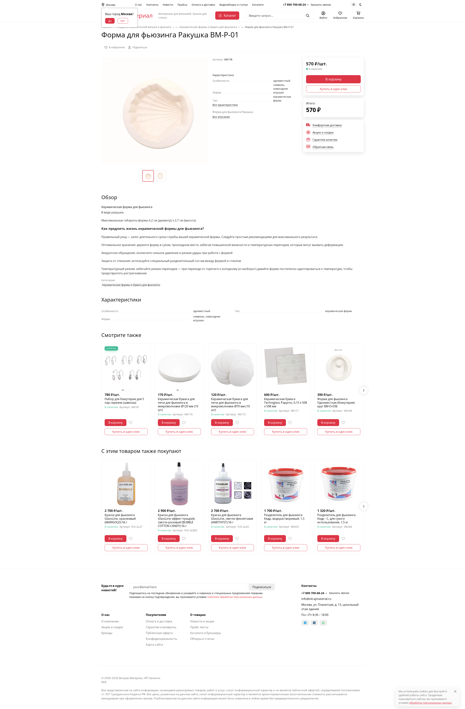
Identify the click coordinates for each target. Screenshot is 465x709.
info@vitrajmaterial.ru (316, 599)
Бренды (106, 633)
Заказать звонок (321, 4)
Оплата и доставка (203, 4)
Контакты (152, 4)
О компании (110, 621)
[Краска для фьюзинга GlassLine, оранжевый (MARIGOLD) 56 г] (126, 483)
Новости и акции (202, 621)
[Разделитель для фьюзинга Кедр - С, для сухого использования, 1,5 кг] (338, 483)
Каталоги (258, 4)
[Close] (455, 691)
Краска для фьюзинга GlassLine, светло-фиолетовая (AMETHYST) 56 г (232, 518)
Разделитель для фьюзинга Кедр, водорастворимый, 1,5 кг (284, 518)
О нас (138, 4)
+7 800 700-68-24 (294, 4)
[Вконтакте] (314, 623)
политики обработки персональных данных (234, 597)
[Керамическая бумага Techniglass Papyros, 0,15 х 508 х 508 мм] (285, 367)
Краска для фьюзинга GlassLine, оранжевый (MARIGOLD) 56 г (120, 518)
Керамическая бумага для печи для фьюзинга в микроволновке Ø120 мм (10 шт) (178, 404)
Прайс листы (199, 627)
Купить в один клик (333, 89)
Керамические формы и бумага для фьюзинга (131, 285)
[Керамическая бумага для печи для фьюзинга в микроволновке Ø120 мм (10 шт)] (179, 367)
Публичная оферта (159, 633)
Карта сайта (154, 645)
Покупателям (156, 614)
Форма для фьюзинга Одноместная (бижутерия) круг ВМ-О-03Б (336, 402)
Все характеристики (225, 105)
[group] (154, 111)
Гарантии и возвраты (161, 627)
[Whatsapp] (323, 623)
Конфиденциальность (161, 639)
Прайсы (182, 4)
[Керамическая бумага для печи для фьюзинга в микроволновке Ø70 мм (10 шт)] (232, 367)
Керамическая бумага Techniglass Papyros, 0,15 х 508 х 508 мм (285, 402)
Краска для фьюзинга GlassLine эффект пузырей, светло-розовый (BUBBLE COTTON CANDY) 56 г (176, 520)
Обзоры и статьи (202, 639)
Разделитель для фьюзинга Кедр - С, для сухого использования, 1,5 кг (336, 518)
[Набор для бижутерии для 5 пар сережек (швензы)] (126, 367)
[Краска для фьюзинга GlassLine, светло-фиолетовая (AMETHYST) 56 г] (232, 483)
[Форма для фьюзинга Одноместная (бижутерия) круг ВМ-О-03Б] (338, 367)
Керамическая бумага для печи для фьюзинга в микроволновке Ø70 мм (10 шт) (230, 404)
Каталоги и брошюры (205, 633)
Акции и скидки (112, 627)
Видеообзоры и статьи (233, 4)
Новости (168, 4)
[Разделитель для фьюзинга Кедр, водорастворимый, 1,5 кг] (285, 483)
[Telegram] (305, 623)
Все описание (221, 117)
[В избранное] (130, 422)
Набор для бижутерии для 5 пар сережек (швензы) (124, 400)
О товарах (198, 614)
